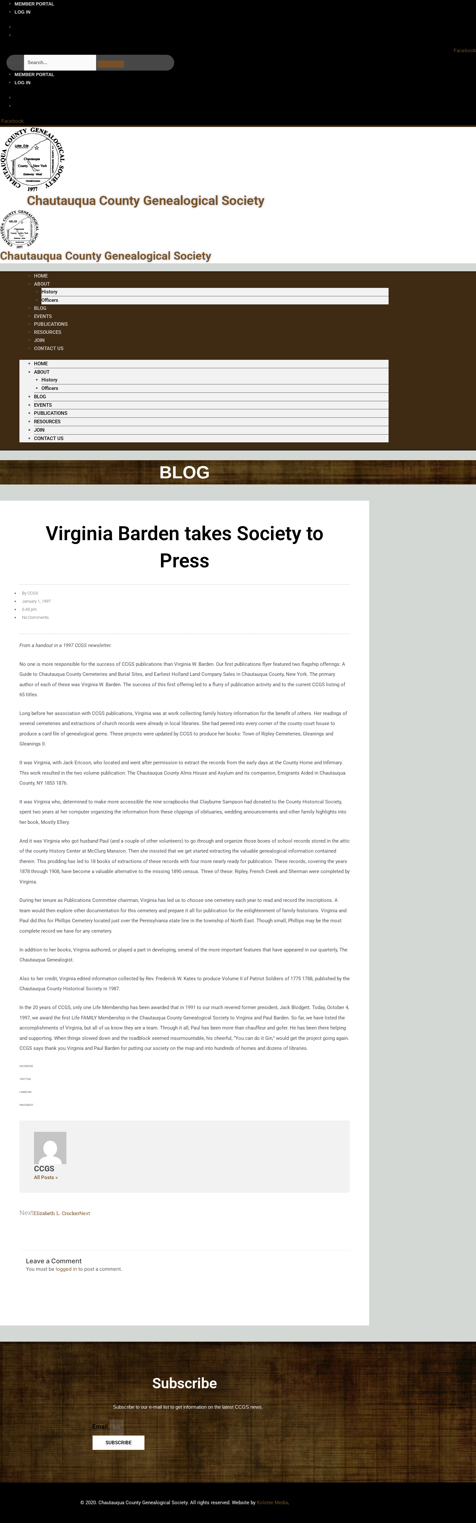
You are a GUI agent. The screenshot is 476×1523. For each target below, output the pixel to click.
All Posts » (46, 1177)
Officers (49, 300)
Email (100, 1427)
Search (14, 62)
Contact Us (48, 348)
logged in (66, 1269)
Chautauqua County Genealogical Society (146, 200)
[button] (184, 1068)
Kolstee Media (272, 1503)
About (42, 284)
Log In (22, 12)
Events (43, 405)
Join (39, 430)
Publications (50, 413)
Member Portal (34, 3)
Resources (47, 332)
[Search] (110, 64)
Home (41, 364)
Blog (40, 397)
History (49, 292)
